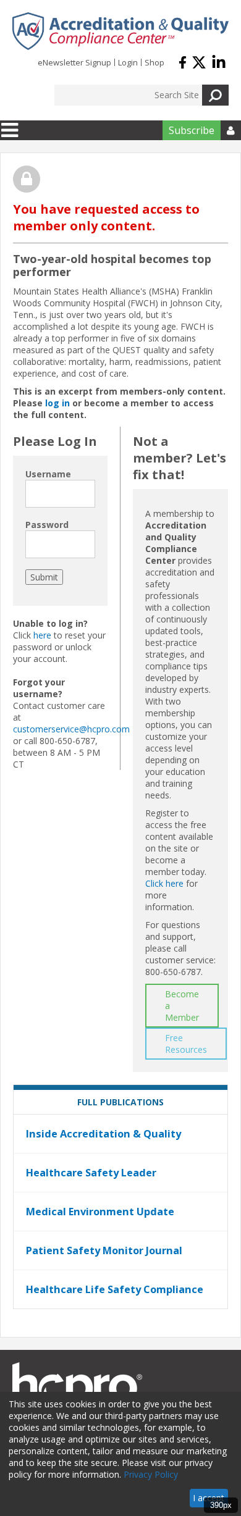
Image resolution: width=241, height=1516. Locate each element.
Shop (154, 62)
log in (57, 403)
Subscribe (191, 130)
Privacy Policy (151, 1474)
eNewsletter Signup (74, 62)
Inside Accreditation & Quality (103, 1134)
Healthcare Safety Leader (91, 1172)
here (42, 635)
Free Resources (186, 1043)
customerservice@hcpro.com (71, 729)
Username (48, 474)
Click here (164, 883)
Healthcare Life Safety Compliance (114, 1289)
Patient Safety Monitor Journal (104, 1250)
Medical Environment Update (100, 1211)
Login (128, 62)
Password (47, 524)
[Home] (120, 31)
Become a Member (182, 1005)
